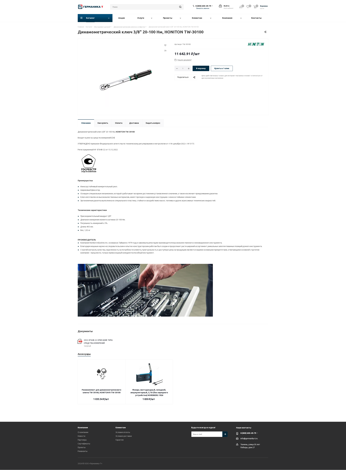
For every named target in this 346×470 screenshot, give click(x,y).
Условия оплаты (123, 432)
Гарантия (120, 440)
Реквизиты (82, 451)
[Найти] (180, 7)
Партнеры (82, 440)
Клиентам (121, 427)
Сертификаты (84, 444)
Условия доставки (124, 436)
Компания (83, 427)
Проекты (82, 447)
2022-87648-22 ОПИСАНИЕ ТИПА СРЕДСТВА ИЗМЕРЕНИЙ (98, 341)
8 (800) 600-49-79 (203, 6)
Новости (81, 436)
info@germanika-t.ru (249, 438)
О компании (83, 432)
